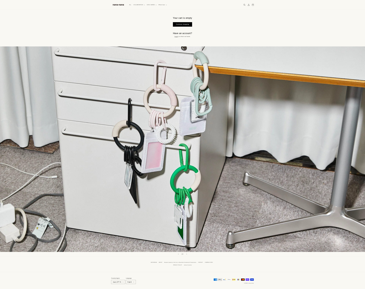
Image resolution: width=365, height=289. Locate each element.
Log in (176, 36)
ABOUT (160, 262)
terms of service (188, 265)
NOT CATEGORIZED (182, 245)
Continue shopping (182, 24)
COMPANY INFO (209, 262)
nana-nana (251, 283)
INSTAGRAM (154, 262)
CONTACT (200, 262)
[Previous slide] (178, 254)
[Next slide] (187, 254)
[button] (139, 5)
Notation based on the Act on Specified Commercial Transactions (180, 262)
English (129, 282)
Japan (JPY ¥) (117, 282)
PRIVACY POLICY (177, 265)
